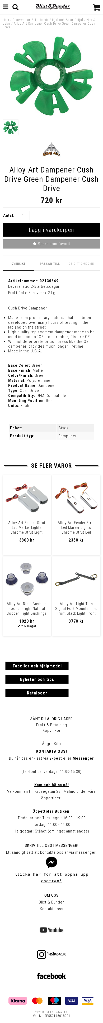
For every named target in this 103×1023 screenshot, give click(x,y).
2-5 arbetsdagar (45, 286)
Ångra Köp (51, 743)
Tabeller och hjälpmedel (37, 665)
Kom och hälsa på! (51, 784)
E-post (55, 758)
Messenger (83, 758)
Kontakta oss (51, 908)
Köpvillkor (52, 730)
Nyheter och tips (37, 679)
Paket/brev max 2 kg (36, 292)
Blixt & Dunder (51, 902)
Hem (6, 20)
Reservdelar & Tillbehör (31, 20)
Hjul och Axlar (62, 20)
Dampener (67, 435)
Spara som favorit (53, 243)
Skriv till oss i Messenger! (51, 845)
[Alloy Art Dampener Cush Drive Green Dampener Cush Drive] (51, 114)
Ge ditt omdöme (81, 263)
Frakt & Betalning (51, 725)
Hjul (80, 20)
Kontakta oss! (51, 751)
